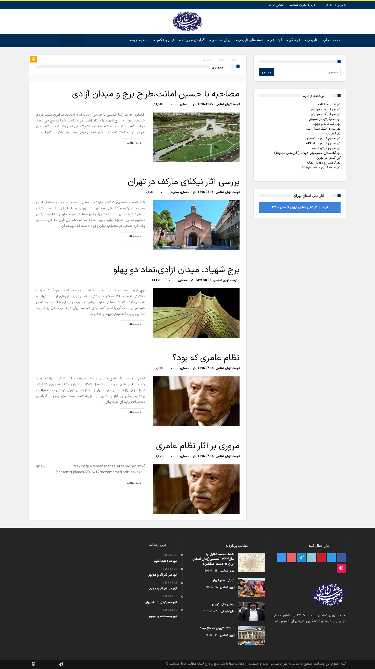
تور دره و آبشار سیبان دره (323, 128)
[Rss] (341, 568)
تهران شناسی (223, 104)
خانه (234, 60)
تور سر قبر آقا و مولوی (326, 109)
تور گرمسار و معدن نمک (324, 162)
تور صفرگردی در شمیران (324, 119)
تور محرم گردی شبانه (326, 148)
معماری (184, 104)
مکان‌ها (174, 192)
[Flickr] (301, 558)
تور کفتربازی (333, 133)
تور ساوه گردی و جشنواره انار (321, 167)
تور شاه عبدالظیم (329, 104)
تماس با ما (276, 4)
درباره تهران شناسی (302, 4)
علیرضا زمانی (227, 611)
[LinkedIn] (311, 558)
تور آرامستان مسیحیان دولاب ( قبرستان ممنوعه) (307, 153)
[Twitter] (331, 558)
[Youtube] (291, 558)
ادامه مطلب (134, 143)
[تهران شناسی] (187, 11)
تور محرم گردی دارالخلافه (323, 143)
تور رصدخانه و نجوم (327, 124)
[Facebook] (341, 558)
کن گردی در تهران (328, 157)
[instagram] (281, 558)
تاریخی (221, 60)
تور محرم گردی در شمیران (323, 138)
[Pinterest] (321, 558)
